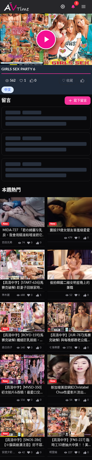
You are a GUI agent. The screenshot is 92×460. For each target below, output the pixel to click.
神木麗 (6, 295)
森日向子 (7, 347)
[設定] (62, 6)
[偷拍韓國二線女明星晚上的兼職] (69, 264)
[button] (46, 39)
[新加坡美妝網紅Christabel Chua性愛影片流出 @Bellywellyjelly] (69, 369)
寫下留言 (80, 100)
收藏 (67, 80)
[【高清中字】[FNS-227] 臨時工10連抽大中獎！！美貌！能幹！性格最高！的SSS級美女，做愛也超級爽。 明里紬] (69, 422)
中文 (7, 89)
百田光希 (7, 242)
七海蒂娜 (54, 347)
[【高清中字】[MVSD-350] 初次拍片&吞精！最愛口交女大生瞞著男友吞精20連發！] (22, 369)
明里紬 (53, 452)
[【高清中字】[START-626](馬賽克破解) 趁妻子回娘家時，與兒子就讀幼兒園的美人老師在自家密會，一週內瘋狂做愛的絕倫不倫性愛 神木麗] (22, 264)
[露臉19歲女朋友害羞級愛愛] (69, 212)
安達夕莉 (7, 452)
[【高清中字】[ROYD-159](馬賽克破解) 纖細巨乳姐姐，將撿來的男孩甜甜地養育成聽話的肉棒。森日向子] (22, 317)
